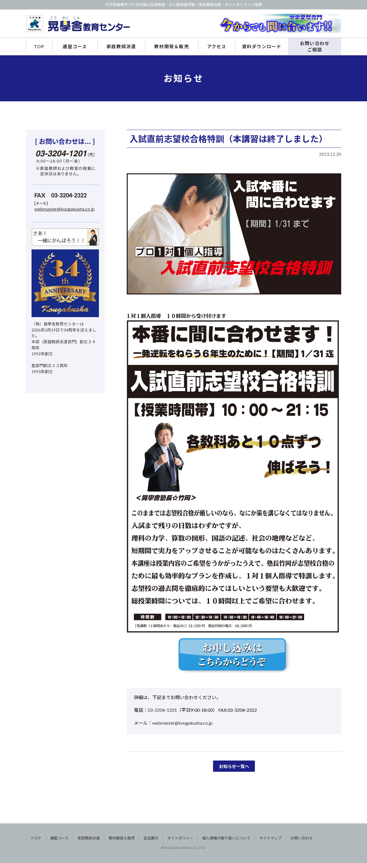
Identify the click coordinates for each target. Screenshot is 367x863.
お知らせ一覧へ (234, 766)
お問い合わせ (301, 838)
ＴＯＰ (36, 838)
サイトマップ (270, 838)
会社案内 (150, 838)
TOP (39, 46)
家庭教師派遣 (121, 46)
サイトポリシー (180, 838)
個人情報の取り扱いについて (226, 838)
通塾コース (75, 46)
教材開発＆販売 (171, 46)
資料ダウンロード (262, 46)
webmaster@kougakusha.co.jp (182, 723)
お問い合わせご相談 (315, 46)
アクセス (217, 46)
